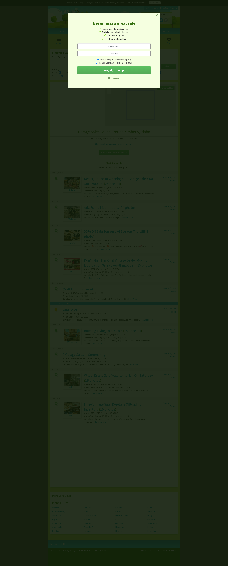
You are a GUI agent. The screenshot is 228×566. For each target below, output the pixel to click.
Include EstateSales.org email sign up (115, 62)
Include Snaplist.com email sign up (115, 59)
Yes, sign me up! (114, 70)
